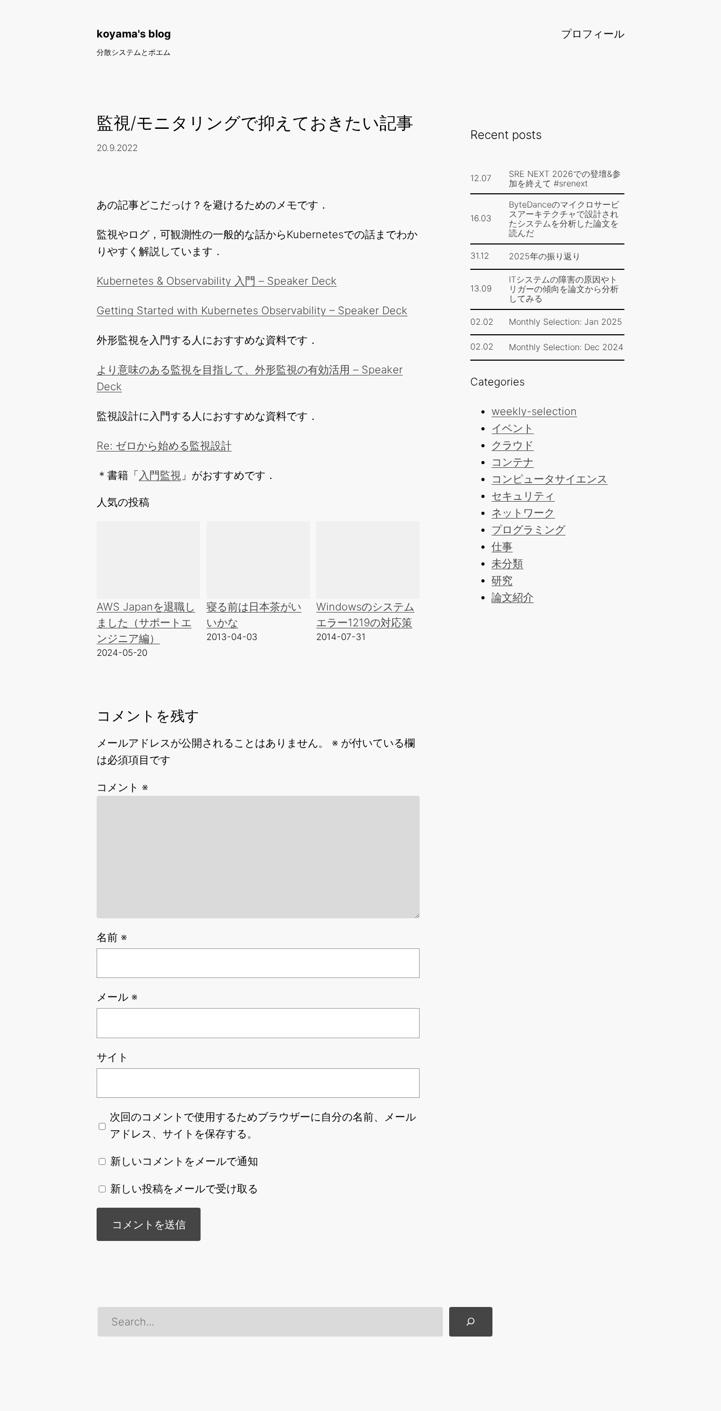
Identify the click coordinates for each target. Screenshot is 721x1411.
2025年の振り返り (545, 256)
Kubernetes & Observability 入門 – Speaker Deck (217, 281)
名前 (112, 937)
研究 (502, 580)
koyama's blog (134, 33)
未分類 (507, 563)
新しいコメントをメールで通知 (184, 1161)
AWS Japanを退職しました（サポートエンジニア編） (146, 622)
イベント (512, 428)
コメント (122, 787)
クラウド (512, 445)
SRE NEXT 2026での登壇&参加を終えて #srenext (565, 178)
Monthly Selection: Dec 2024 (566, 347)
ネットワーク (523, 512)
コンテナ (512, 462)
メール (117, 997)
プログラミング (528, 529)
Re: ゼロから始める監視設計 (164, 445)
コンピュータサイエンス (549, 479)
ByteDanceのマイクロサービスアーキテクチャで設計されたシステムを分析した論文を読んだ (564, 219)
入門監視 (160, 475)
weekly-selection (534, 411)
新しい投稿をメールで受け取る (184, 1188)
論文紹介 (512, 597)
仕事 (502, 546)
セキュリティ (523, 496)
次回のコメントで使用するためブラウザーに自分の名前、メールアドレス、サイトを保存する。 (263, 1125)
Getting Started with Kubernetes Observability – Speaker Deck (252, 310)
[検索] (470, 1322)
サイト (112, 1057)
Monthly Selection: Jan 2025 (565, 321)
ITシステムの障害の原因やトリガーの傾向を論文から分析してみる (564, 289)
